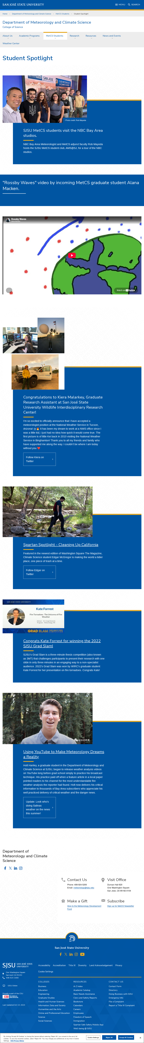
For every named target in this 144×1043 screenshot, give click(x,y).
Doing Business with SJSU (121, 994)
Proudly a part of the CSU (13, 993)
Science (41, 1017)
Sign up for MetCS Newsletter (120, 905)
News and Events (112, 35)
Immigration (79, 1021)
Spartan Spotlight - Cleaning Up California (60, 544)
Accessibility (44, 965)
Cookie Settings (45, 971)
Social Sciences (45, 1021)
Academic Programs (29, 35)
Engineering (43, 994)
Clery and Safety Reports (85, 997)
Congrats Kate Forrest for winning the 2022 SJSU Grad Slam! (62, 643)
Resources (91, 35)
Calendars (78, 1005)
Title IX (71, 965)
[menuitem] (8, 36)
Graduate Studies (46, 997)
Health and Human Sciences (51, 1001)
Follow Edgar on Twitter (35, 572)
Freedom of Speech (82, 1017)
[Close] (140, 1037)
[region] (72, 1038)
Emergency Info (116, 997)
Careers (77, 1009)
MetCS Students (62, 14)
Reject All (109, 1037)
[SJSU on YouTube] (82, 954)
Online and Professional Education (54, 1013)
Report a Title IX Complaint (122, 1005)
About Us (7, 35)
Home (5, 14)
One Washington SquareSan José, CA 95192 (15, 973)
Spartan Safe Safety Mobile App (88, 1024)
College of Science (13, 27)
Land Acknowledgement (101, 965)
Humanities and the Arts (49, 1009)
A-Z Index (78, 986)
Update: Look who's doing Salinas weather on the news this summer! (38, 807)
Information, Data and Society (51, 1005)
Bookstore (78, 1001)
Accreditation (59, 965)
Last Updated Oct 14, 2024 (14, 1005)
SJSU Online (12, 985)
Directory (113, 990)
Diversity (82, 965)
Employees (78, 1013)
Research (74, 35)
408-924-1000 (12, 978)
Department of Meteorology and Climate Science (31, 14)
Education (42, 990)
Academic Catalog (81, 990)
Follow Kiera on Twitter (35, 459)
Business (42, 986)
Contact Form (115, 986)
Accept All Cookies (126, 1037)
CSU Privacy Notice (17, 1041)
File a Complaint (116, 1001)
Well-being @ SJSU (82, 1028)
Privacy (118, 965)
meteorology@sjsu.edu (83, 887)
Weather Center (11, 43)
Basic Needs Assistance (84, 994)
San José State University (23, 4)
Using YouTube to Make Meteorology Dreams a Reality (63, 754)
